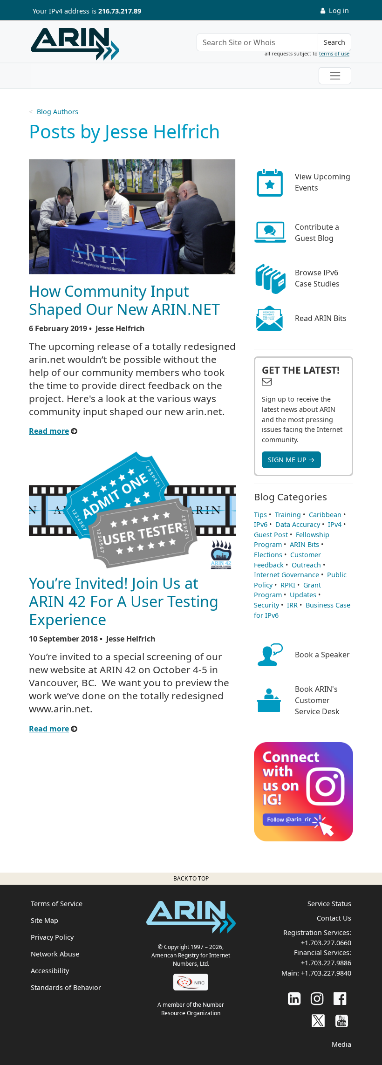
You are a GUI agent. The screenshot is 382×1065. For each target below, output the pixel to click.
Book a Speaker (322, 654)
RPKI (287, 584)
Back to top (191, 878)
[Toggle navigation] (335, 75)
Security (266, 605)
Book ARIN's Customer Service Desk (317, 700)
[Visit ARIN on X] (318, 1020)
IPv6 (260, 524)
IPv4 (334, 524)
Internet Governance (286, 574)
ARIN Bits (304, 544)
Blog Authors (57, 111)
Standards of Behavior (66, 987)
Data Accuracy (297, 524)
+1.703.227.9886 (326, 962)
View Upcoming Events (322, 182)
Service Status (329, 903)
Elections (268, 554)
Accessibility (50, 970)
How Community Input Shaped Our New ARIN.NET (124, 299)
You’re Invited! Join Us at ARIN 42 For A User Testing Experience (123, 601)
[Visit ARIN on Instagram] (317, 998)
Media (341, 1044)
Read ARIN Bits (321, 318)
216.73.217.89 (119, 11)
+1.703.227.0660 (326, 942)
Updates (303, 594)
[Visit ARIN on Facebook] (339, 998)
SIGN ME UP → (291, 459)
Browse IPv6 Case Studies (317, 278)
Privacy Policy (52, 937)
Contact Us (334, 918)
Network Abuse (55, 953)
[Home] (75, 44)
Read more (49, 431)
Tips (260, 514)
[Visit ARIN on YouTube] (341, 1020)
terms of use (334, 53)
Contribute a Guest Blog (317, 232)
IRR (292, 605)
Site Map (44, 920)
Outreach (306, 564)
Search (334, 42)
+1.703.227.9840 (326, 973)
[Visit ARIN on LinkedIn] (294, 998)
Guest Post (271, 534)
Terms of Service (56, 903)
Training (288, 514)
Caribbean (325, 514)
